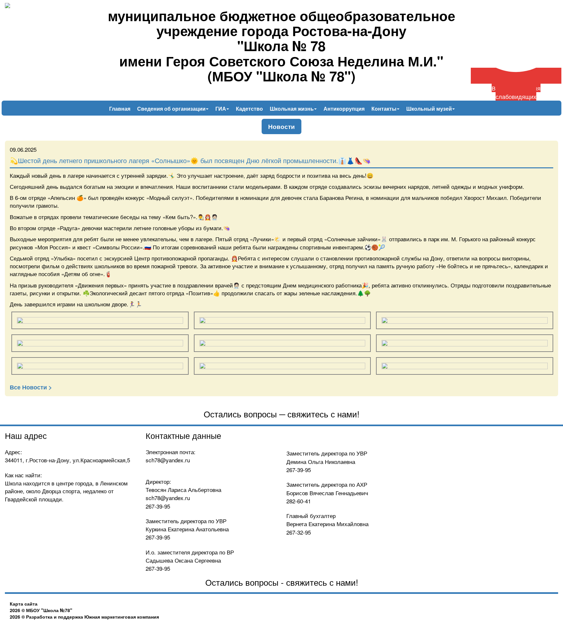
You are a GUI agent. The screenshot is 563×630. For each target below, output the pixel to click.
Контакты (384, 108)
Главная (119, 108)
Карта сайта (23, 603)
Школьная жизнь (292, 108)
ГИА (221, 108)
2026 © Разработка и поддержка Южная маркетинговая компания (84, 616)
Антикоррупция (344, 108)
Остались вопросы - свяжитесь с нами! (281, 582)
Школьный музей (429, 108)
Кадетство (249, 108)
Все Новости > (31, 387)
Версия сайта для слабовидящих (516, 92)
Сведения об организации (172, 108)
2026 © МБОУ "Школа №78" (41, 610)
